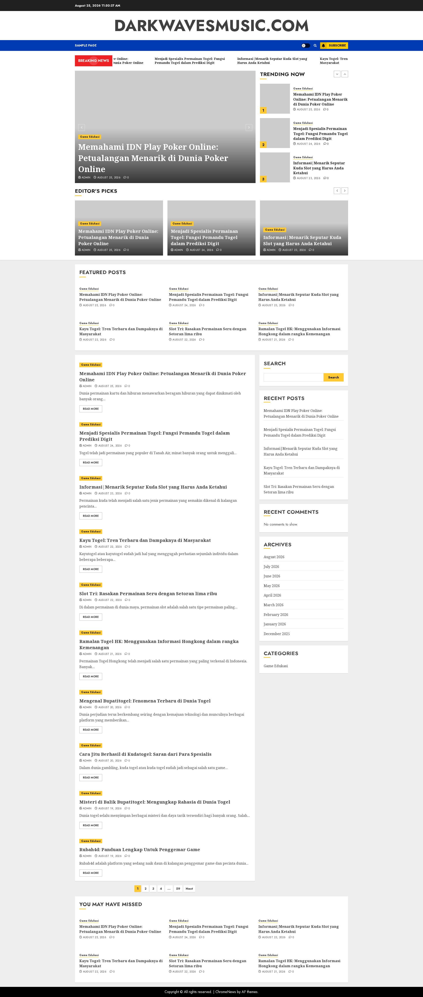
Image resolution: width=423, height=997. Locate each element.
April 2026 (272, 595)
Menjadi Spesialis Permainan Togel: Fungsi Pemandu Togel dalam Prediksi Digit (320, 99)
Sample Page (85, 45)
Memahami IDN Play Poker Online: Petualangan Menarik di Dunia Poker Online (153, 157)
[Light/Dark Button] (305, 45)
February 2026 (276, 614)
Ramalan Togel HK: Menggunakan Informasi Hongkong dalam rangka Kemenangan (299, 331)
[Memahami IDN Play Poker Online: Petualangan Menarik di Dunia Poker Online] (165, 127)
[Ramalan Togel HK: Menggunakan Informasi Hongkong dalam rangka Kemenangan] (164, 632)
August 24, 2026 (308, 109)
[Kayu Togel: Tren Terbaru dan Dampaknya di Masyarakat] (275, 167)
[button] (315, 45)
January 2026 (275, 624)
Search (275, 363)
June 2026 (272, 576)
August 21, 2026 (273, 340)
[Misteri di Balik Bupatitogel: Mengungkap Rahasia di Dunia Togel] (164, 793)
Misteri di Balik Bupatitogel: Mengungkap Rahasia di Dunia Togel (154, 802)
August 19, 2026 (110, 808)
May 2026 (272, 585)
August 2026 (274, 556)
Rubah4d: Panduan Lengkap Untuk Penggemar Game (139, 849)
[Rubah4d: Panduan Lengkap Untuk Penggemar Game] (164, 841)
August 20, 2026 (110, 707)
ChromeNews (225, 991)
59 (178, 888)
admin (86, 178)
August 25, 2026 (109, 178)
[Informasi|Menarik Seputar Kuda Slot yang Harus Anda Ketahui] (275, 133)
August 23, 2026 (308, 144)
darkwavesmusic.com (211, 25)
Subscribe (337, 45)
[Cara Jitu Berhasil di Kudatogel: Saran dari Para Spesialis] (164, 745)
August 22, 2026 (308, 178)
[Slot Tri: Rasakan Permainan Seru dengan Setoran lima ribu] (164, 585)
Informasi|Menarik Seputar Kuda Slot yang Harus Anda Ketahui (319, 133)
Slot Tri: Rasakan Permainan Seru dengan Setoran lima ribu (207, 331)
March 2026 (274, 604)
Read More (91, 409)
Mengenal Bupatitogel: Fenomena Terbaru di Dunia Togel (145, 701)
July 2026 (271, 566)
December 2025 (277, 633)
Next (189, 888)
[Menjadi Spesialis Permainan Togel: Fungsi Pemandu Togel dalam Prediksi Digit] (275, 99)
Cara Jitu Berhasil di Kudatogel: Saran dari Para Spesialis (145, 754)
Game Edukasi (89, 137)
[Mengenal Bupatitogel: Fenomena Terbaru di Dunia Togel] (164, 692)
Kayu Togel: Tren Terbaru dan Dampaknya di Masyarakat (317, 168)
